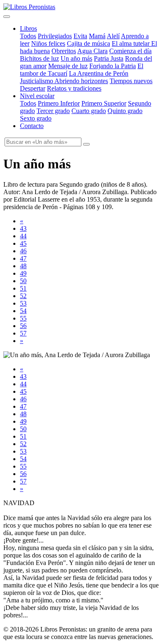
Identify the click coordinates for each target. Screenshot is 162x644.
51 (23, 288)
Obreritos (64, 50)
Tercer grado (53, 110)
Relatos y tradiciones (74, 88)
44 (23, 235)
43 (23, 228)
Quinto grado (125, 110)
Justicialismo (37, 80)
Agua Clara (92, 50)
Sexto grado (36, 118)
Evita (80, 35)
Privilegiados (55, 35)
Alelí (113, 35)
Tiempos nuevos (131, 80)
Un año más (76, 58)
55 (23, 318)
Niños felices (48, 43)
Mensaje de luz (68, 65)
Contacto (32, 125)
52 (23, 295)
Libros (28, 28)
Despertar (32, 88)
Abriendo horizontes (81, 80)
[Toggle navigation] (6, 16)
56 (23, 325)
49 (23, 273)
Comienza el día (130, 50)
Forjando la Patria (112, 65)
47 (23, 258)
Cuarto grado (88, 110)
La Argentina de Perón (98, 73)
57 (23, 333)
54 (23, 310)
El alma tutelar (131, 43)
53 (23, 303)
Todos (28, 35)
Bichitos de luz (39, 58)
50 (23, 280)
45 (23, 243)
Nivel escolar (37, 95)
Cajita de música (88, 43)
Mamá (97, 35)
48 (23, 265)
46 (23, 250)
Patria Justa (108, 58)
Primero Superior (103, 103)
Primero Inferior (59, 103)
